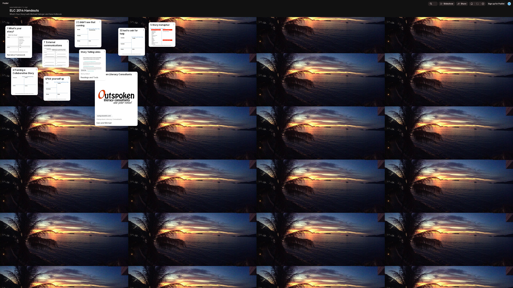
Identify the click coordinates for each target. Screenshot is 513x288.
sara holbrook (15, 7)
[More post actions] (104, 51)
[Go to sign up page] (509, 4)
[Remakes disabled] (477, 4)
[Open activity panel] (471, 4)
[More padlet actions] (483, 4)
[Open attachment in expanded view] (18, 43)
